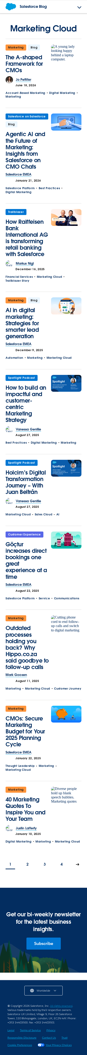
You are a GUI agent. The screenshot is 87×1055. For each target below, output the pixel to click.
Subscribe (43, 943)
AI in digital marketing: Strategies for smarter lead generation (22, 323)
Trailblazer (16, 212)
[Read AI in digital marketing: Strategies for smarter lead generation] (66, 319)
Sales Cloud (43, 514)
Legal (10, 1030)
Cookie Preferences (19, 1045)
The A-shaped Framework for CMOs (24, 64)
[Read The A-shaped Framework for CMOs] (66, 60)
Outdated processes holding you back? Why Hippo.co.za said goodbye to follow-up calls (27, 647)
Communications (66, 598)
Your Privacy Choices (59, 1045)
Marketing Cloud (49, 276)
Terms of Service (30, 1030)
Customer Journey (67, 688)
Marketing (16, 47)
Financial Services (19, 276)
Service (44, 598)
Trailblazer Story (17, 280)
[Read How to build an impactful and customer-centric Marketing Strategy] (66, 400)
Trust (64, 1038)
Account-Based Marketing (25, 93)
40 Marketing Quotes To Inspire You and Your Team (25, 809)
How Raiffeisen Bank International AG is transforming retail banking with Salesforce (27, 238)
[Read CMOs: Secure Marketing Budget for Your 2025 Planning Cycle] (66, 728)
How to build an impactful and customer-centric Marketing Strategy (26, 404)
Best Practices (49, 188)
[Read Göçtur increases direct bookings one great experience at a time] (66, 557)
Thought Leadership (20, 766)
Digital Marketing (62, 93)
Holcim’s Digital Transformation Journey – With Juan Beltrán (26, 482)
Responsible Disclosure (21, 1038)
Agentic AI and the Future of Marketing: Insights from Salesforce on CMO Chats (25, 150)
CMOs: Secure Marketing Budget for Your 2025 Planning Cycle (25, 731)
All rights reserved (61, 1006)
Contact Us (49, 1038)
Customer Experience (24, 534)
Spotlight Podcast (21, 378)
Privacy (50, 1030)
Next (77, 864)
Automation (14, 357)
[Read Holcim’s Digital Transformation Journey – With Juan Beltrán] (66, 479)
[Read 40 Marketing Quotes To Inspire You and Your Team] (66, 806)
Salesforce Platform (20, 188)
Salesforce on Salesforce (27, 116)
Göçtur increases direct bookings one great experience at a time (26, 560)
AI (57, 514)
